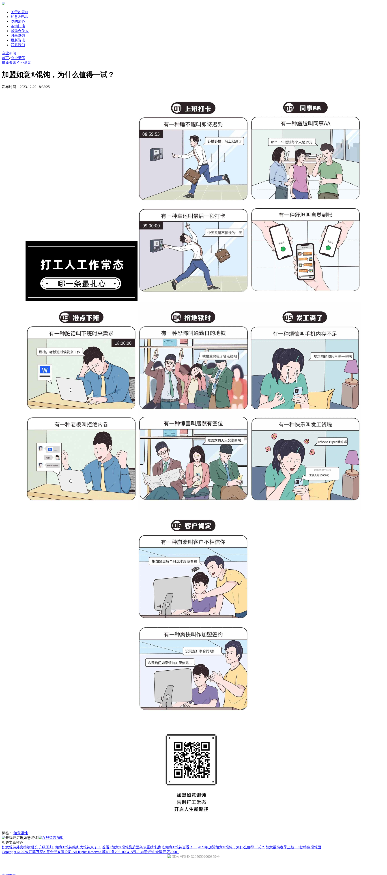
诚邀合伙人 (20, 31)
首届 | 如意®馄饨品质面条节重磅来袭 (131, 847)
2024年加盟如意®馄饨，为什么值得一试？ (231, 847)
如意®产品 (19, 17)
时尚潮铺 (18, 35)
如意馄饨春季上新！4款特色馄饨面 (293, 847)
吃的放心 (18, 21)
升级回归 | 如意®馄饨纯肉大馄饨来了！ (70, 847)
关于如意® (19, 12)
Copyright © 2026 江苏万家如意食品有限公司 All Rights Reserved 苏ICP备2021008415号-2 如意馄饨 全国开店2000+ (90, 852)
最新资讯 (18, 40)
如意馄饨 (20, 833)
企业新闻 (9, 53)
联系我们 (18, 45)
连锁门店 (18, 26)
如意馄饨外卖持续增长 (20, 847)
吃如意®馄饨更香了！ (179, 847)
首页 (5, 58)
